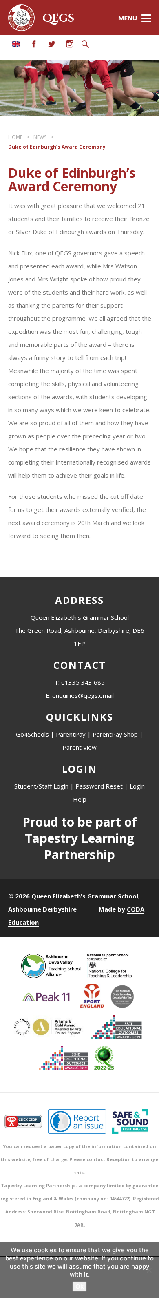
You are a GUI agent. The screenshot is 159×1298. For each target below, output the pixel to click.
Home (15, 137)
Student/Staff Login (41, 786)
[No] (149, 1270)
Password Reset (99, 786)
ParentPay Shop (115, 734)
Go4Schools (32, 734)
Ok (79, 1286)
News (39, 137)
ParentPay (71, 734)
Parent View (79, 747)
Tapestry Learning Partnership (79, 846)
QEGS (58, 18)
